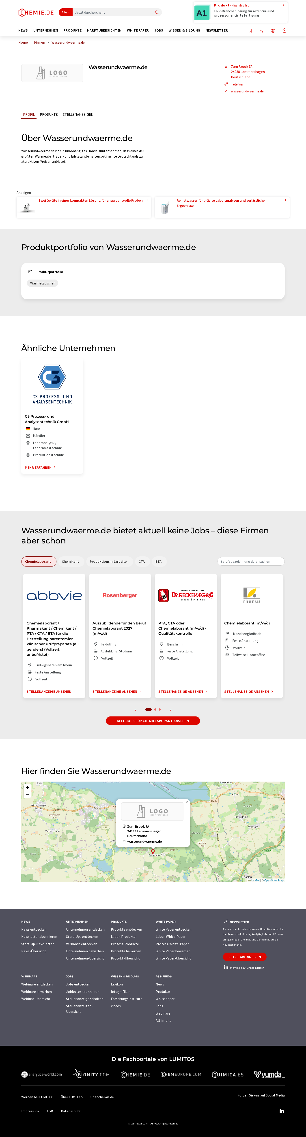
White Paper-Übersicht (173, 958)
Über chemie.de (102, 1097)
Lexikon (117, 984)
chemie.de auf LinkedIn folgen (246, 967)
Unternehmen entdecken (85, 929)
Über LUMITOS (72, 1097)
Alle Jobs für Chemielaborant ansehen (153, 720)
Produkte (49, 114)
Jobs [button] (158, 30)
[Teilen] (262, 31)
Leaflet (255, 880)
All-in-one (163, 1020)
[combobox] (251, 561)
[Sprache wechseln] (273, 31)
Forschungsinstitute (126, 998)
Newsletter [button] (217, 30)
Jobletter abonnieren (82, 991)
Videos (116, 1006)
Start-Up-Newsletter (37, 944)
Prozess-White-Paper (172, 944)
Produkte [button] (73, 30)
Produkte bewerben (126, 951)
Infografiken (120, 991)
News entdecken (33, 929)
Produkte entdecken (126, 929)
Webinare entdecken (37, 984)
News (160, 984)
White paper (165, 998)
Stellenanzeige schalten (84, 998)
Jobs (159, 1006)
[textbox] (251, 561)
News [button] (23, 30)
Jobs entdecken (78, 984)
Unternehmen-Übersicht (85, 958)
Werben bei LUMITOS (37, 1097)
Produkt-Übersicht (125, 958)
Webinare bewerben (36, 991)
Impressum (30, 1111)
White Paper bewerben (173, 951)
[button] (153, 851)
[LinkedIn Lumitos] (281, 1111)
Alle (64, 12)
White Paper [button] (138, 30)
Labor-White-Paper (170, 936)
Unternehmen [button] (45, 30)
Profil (29, 114)
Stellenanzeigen (78, 114)
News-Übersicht (33, 951)
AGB (50, 1111)
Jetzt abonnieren (244, 957)
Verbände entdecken (81, 944)
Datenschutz (71, 1111)
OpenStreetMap (274, 880)
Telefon (237, 84)
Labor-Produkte (123, 936)
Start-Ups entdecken (82, 936)
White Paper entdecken (173, 929)
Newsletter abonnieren (39, 936)
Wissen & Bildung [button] (184, 30)
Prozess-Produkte (125, 944)
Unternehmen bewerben (85, 951)
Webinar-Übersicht (35, 998)
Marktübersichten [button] (104, 30)
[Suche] (157, 12)
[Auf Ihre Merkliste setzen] (250, 31)
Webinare (163, 1013)
